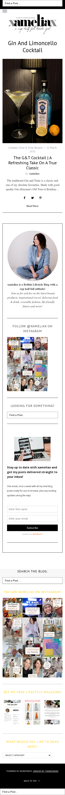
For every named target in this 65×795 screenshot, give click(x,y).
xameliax (34, 173)
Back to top (30, 780)
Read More (32, 206)
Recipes (38, 147)
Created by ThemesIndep (45, 771)
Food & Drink (26, 147)
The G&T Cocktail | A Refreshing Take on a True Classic (32, 163)
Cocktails (13, 147)
